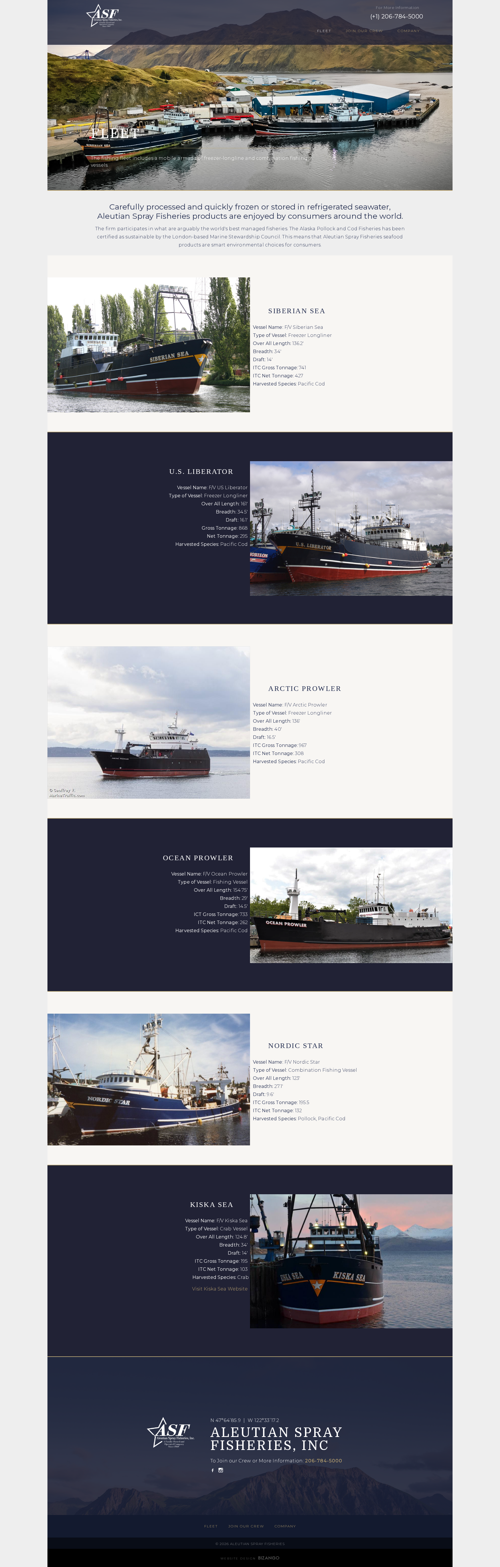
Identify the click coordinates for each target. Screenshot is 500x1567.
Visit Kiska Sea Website (220, 1289)
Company (409, 31)
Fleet (324, 31)
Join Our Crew (364, 31)
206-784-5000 (324, 1461)
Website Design (238, 1558)
